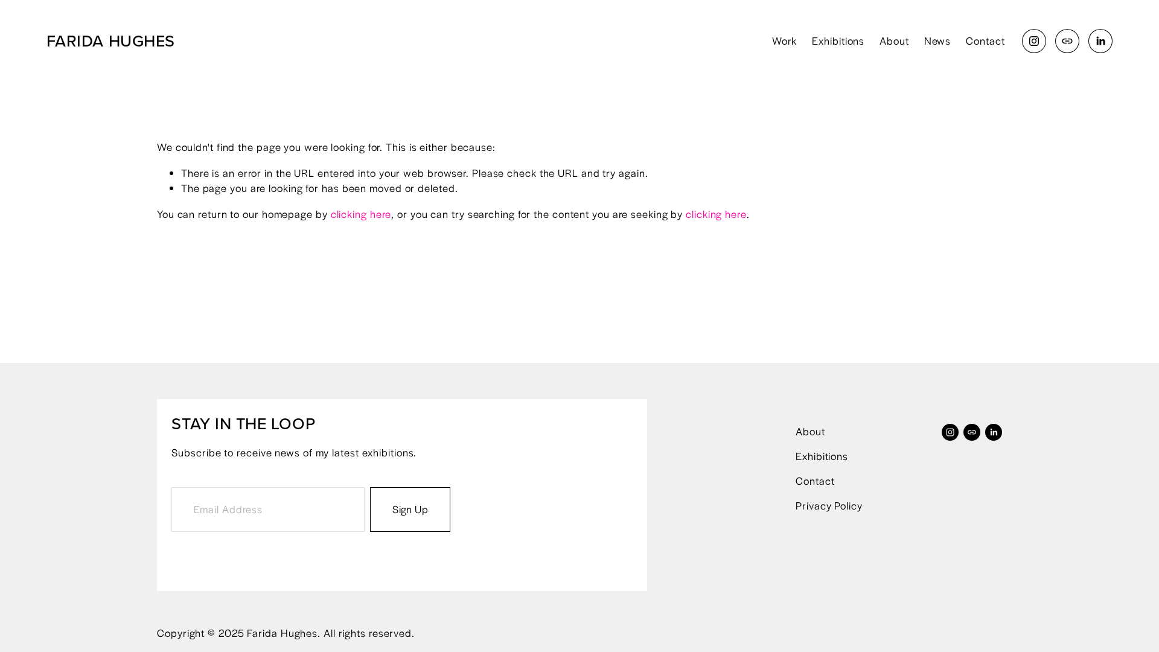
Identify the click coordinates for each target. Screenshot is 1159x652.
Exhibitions (838, 40)
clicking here (361, 213)
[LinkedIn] (1100, 41)
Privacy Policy (829, 505)
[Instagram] (1034, 41)
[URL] (1067, 41)
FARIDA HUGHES (110, 40)
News (937, 40)
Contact (985, 40)
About (894, 40)
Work (784, 40)
